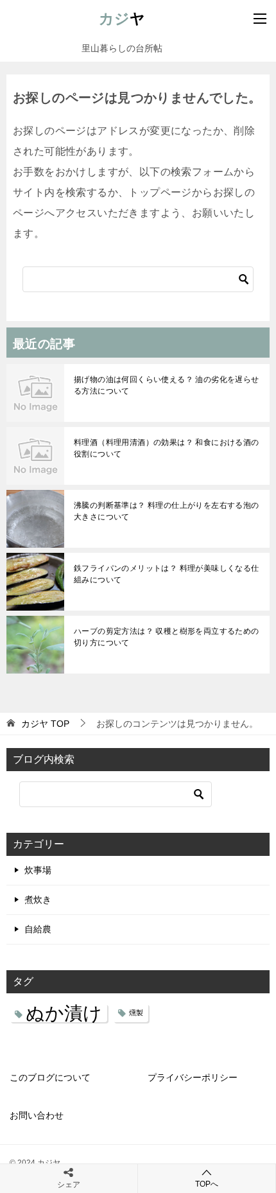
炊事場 (37, 870)
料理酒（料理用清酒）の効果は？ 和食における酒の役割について (166, 448)
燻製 (136, 1012)
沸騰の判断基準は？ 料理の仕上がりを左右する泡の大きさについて (166, 511)
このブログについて (50, 1077)
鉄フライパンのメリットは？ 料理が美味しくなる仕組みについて (166, 574)
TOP (45, 723)
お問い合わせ (37, 1115)
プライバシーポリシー (192, 1077)
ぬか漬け (64, 1013)
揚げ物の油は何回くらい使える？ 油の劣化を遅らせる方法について (166, 385)
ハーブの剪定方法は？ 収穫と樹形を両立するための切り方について (166, 637)
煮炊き (37, 899)
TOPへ (206, 1184)
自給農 (37, 929)
